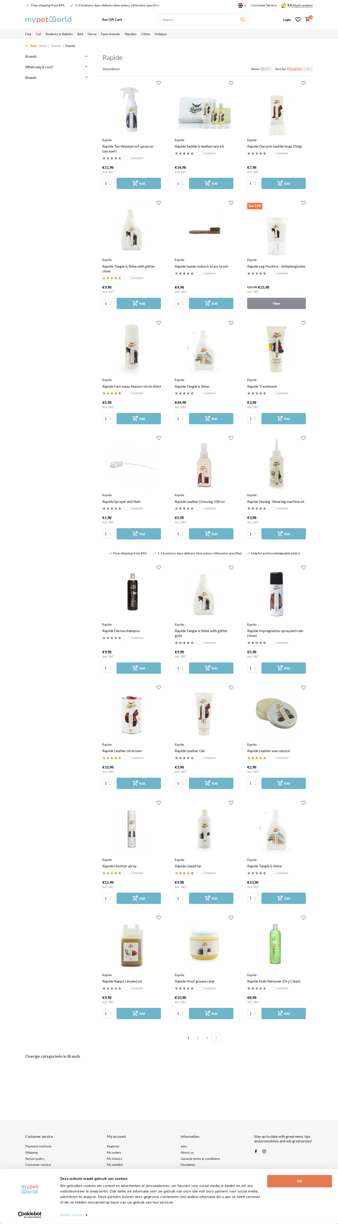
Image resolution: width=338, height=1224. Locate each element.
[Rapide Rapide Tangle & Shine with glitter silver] (131, 229)
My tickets (114, 1159)
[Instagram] (264, 1151)
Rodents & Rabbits (59, 34)
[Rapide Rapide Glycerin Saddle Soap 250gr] (276, 109)
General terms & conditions (200, 1159)
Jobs (183, 1146)
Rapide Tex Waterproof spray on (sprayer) (127, 148)
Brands (56, 46)
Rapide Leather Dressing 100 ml (200, 501)
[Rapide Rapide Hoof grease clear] (204, 944)
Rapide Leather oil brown (122, 750)
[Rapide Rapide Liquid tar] (204, 829)
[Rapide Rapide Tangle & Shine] (204, 349)
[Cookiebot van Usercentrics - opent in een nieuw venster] (30, 1215)
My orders (114, 1152)
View (276, 303)
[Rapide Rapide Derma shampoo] (131, 594)
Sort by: (280, 69)
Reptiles (131, 34)
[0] (306, 19)
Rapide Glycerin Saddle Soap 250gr (274, 146)
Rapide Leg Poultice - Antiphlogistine (276, 266)
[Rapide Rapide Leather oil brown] (131, 714)
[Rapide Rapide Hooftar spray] (131, 829)
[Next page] (216, 1037)
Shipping (31, 1152)
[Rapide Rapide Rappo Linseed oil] (131, 944)
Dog (28, 34)
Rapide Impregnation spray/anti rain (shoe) (275, 633)
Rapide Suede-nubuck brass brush (201, 266)
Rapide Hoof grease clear (195, 981)
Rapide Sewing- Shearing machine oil (275, 501)
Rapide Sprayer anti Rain (121, 501)
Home (43, 46)
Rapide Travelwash (262, 386)
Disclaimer (187, 1165)
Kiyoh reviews (302, 5)
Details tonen (71, 1215)
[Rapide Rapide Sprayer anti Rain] (131, 464)
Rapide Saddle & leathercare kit (199, 146)
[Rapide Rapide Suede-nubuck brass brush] (204, 229)
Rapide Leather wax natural (268, 750)
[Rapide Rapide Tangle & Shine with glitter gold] (204, 594)
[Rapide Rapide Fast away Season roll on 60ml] (131, 349)
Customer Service (264, 5)
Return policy (34, 1159)
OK (299, 1181)
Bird (80, 34)
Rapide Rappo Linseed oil (122, 981)
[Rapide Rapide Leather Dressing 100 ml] (204, 464)
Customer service (38, 1165)
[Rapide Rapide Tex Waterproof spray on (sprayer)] (131, 109)
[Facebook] (256, 1151)
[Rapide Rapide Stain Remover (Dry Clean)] (276, 944)
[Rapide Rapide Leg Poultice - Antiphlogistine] (276, 229)
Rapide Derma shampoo (121, 630)
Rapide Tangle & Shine (192, 386)
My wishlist (115, 1165)
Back (33, 46)
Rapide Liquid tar (188, 866)
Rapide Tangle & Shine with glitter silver (128, 268)
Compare (137, 158)
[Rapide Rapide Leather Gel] (204, 714)
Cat (38, 34)
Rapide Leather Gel (190, 750)
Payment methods (38, 1146)
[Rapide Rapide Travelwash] (276, 349)
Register (113, 1146)
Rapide (107, 140)
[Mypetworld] (48, 19)
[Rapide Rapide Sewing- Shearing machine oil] (276, 464)
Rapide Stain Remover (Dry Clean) (273, 981)
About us (187, 1152)
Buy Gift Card (112, 19)
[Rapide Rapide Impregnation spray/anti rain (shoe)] (276, 594)
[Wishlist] (298, 19)
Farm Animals (110, 34)
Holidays (161, 34)
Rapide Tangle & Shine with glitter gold (201, 633)
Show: (255, 69)
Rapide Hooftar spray (119, 866)
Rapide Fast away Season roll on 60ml (131, 386)
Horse (92, 34)
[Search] (242, 19)
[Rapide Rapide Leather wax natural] (276, 714)
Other (145, 34)
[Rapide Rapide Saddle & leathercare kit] (204, 109)
